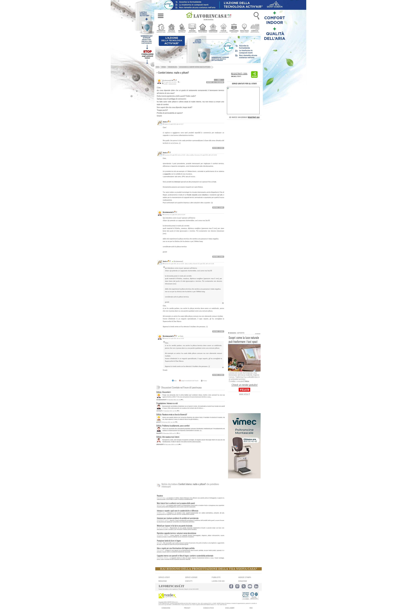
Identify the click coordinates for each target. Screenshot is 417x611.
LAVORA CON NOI (218, 581)
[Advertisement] (190, 463)
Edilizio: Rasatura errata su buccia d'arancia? (171, 415)
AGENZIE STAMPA (244, 577)
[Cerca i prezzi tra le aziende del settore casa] (244, 28)
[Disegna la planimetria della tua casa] (192, 28)
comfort (166, 83)
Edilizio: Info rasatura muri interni (167, 437)
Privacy (205, 380)
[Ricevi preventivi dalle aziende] (161, 28)
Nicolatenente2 (168, 212)
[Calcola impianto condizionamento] (213, 28)
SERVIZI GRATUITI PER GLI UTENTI (244, 84)
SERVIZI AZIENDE (191, 577)
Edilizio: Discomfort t (163, 392)
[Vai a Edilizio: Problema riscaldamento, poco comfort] (158, 431)
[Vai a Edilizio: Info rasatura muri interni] (158, 442)
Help (175, 380)
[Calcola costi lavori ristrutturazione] (171, 28)
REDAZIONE (163, 581)
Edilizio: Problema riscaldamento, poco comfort (172, 426)
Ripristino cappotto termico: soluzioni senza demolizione (176, 533)
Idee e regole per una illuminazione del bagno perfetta (175, 548)
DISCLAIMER (229, 608)
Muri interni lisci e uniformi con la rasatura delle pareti (176, 503)
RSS (251, 608)
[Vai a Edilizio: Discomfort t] (158, 397)
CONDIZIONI (166, 608)
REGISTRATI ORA (239, 74)
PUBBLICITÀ (216, 577)
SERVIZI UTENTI (164, 577)
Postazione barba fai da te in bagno (169, 541)
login (219, 80)
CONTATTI (188, 581)
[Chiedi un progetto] (182, 28)
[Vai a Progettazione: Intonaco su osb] (158, 409)
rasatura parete (172, 83)
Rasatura (160, 496)
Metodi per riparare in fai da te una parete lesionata (174, 526)
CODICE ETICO (208, 608)
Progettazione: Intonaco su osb (167, 403)
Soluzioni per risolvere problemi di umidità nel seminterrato (178, 518)
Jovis (164, 122)
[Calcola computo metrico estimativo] (255, 28)
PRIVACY (187, 608)
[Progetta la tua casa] (208, 570)
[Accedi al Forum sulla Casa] (223, 28)
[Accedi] (254, 77)
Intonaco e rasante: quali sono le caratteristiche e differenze (177, 511)
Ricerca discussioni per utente (176, 80)
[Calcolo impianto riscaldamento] (202, 28)
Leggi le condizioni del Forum (189, 380)
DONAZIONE (242, 581)
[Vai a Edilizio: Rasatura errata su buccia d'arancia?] (158, 420)
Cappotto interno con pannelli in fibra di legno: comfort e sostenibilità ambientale (185, 556)
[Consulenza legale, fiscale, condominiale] (234, 28)
